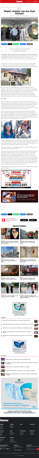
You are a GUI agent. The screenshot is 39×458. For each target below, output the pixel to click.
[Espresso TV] (33, 1)
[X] (5, 449)
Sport (21, 424)
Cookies (37, 453)
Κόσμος (1, 427)
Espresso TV (32, 430)
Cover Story (2, 428)
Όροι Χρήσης (26, 453)
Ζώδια (11, 430)
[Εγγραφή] (38, 449)
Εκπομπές (31, 432)
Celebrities (12, 425)
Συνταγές (1, 434)
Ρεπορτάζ (1, 425)
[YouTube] (7, 449)
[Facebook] (1, 449)
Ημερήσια (11, 432)
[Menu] (1, 1)
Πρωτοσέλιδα (22, 430)
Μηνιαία (11, 434)
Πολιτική (1, 426)
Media (11, 427)
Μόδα (1, 435)
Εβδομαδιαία (12, 433)
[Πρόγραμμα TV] (31, 1)
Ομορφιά (1, 432)
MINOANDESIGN (21, 455)
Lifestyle (2, 430)
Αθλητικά (21, 432)
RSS (22, 453)
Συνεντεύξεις (32, 433)
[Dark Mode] (36, 1)
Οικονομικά (22, 433)
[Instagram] (3, 449)
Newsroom (19, 15)
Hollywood (12, 426)
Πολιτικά (21, 434)
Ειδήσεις (1, 424)
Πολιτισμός (32, 424)
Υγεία (1, 433)
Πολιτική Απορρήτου (32, 453)
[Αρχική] (4, 420)
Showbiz (12, 424)
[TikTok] (9, 449)
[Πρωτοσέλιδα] (28, 1)
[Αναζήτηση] (38, 1)
